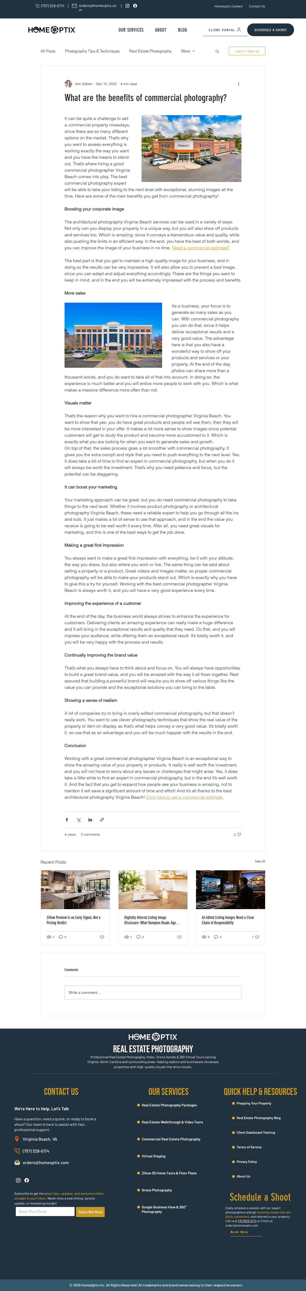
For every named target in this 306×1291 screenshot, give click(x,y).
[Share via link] (102, 819)
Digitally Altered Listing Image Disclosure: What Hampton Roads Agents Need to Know (152, 920)
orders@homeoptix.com (241, 1225)
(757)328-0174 (247, 1221)
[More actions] (238, 84)
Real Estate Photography (150, 51)
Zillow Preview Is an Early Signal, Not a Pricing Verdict (73, 920)
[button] (131, 30)
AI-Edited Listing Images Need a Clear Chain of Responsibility (228, 920)
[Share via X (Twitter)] (78, 819)
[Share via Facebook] (67, 819)
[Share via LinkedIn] (90, 819)
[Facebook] (135, 5)
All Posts (48, 51)
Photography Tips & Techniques (92, 51)
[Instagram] (127, 5)
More (185, 51)
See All (260, 861)
